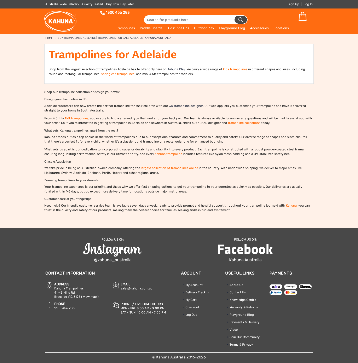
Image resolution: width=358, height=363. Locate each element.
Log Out (191, 315)
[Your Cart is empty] (302, 16)
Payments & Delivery (244, 322)
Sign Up (293, 4)
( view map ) (90, 297)
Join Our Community (245, 337)
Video (234, 330)
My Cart (191, 300)
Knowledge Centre (243, 300)
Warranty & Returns (244, 307)
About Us (236, 285)
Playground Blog (242, 315)
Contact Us (238, 292)
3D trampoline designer (186, 106)
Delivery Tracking (197, 292)
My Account (194, 285)
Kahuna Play (176, 69)
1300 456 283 (118, 12)
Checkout (192, 307)
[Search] (241, 20)
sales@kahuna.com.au (136, 288)
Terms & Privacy (241, 344)
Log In (308, 4)
